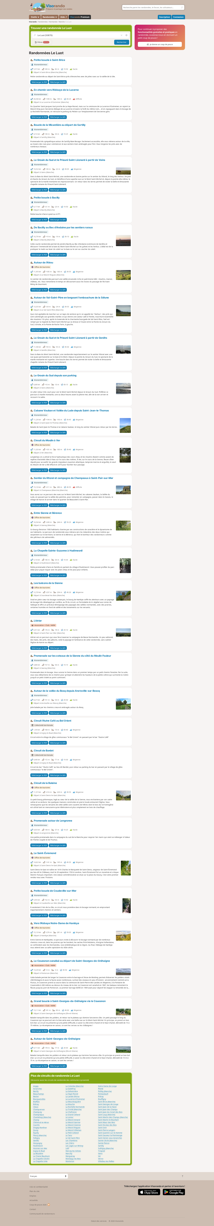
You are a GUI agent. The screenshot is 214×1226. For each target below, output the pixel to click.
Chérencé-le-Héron (41, 1122)
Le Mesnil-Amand (73, 1120)
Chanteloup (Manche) (42, 1117)
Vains (100, 1153)
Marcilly (69, 1153)
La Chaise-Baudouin (41, 1156)
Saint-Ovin (102, 1127)
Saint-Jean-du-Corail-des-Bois (110, 1112)
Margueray (70, 1156)
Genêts (36, 1140)
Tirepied (101, 1151)
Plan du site (34, 1191)
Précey (101, 1096)
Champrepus (38, 1114)
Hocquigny (37, 1143)
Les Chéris (70, 1143)
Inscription (164, 17)
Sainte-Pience (103, 1143)
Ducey (35, 1130)
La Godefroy (71, 1089)
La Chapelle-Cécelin (41, 1158)
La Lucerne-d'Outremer (75, 1099)
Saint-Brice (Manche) (106, 1101)
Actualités (34, 1200)
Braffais (36, 1101)
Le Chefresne (71, 1112)
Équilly (36, 1133)
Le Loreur (69, 1117)
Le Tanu (69, 1135)
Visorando (33, 22)
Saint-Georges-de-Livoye (108, 1104)
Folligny (36, 1138)
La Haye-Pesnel (72, 1094)
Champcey (37, 1112)
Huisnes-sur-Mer (40, 1148)
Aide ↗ (63, 17)
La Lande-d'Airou (73, 1096)
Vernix (100, 1158)
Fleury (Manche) (39, 1135)
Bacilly (36, 1091)
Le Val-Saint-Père (73, 1138)
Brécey (36, 1104)
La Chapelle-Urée (40, 1161)
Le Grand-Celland (73, 1114)
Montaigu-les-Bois (73, 1158)
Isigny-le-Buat (39, 1151)
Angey (35, 1086)
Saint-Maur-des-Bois (106, 1122)
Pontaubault (103, 1094)
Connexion (178, 17)
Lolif (67, 1148)
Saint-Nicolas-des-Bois (107, 1125)
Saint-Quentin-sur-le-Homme (110, 1133)
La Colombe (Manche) (74, 1086)
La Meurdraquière (73, 1101)
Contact (33, 1209)
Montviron (70, 1161)
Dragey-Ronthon (40, 1127)
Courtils (36, 1125)
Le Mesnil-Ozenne (73, 1125)
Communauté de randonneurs (42, 1214)
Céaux (35, 1107)
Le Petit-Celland (72, 1133)
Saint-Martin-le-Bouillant (108, 1120)
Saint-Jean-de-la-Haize (107, 1107)
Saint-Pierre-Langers (106, 1130)
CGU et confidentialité (39, 1187)
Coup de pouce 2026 (38, 1205)
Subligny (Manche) (106, 1148)
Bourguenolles (39, 1099)
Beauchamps (38, 1094)
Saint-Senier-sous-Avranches (110, 1138)
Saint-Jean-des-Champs (108, 1109)
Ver (99, 1156)
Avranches (37, 1089)
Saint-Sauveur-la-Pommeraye (110, 1135)
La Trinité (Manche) (73, 1109)
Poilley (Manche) (105, 1091)
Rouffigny (102, 1099)
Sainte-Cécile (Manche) (107, 1140)
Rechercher (121, 42)
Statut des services (99, 1221)
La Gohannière (72, 1091)
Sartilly (101, 1146)
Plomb (100, 1089)
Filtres (43, 42)
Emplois (33, 1196)
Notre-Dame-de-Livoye (107, 1086)
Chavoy (36, 1120)
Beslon (36, 1096)
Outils (33, 17)
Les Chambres (71, 1140)
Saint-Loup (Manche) (106, 1114)
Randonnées (49, 17)
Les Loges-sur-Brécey (74, 1146)
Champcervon (39, 1109)
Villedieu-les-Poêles (106, 1161)
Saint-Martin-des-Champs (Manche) (113, 1117)
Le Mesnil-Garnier (73, 1122)
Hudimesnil (38, 1146)
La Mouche (70, 1104)
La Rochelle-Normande (75, 1107)
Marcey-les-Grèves (73, 1151)
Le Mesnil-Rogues (73, 1127)
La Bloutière (38, 1153)
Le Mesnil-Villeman (73, 1130)
